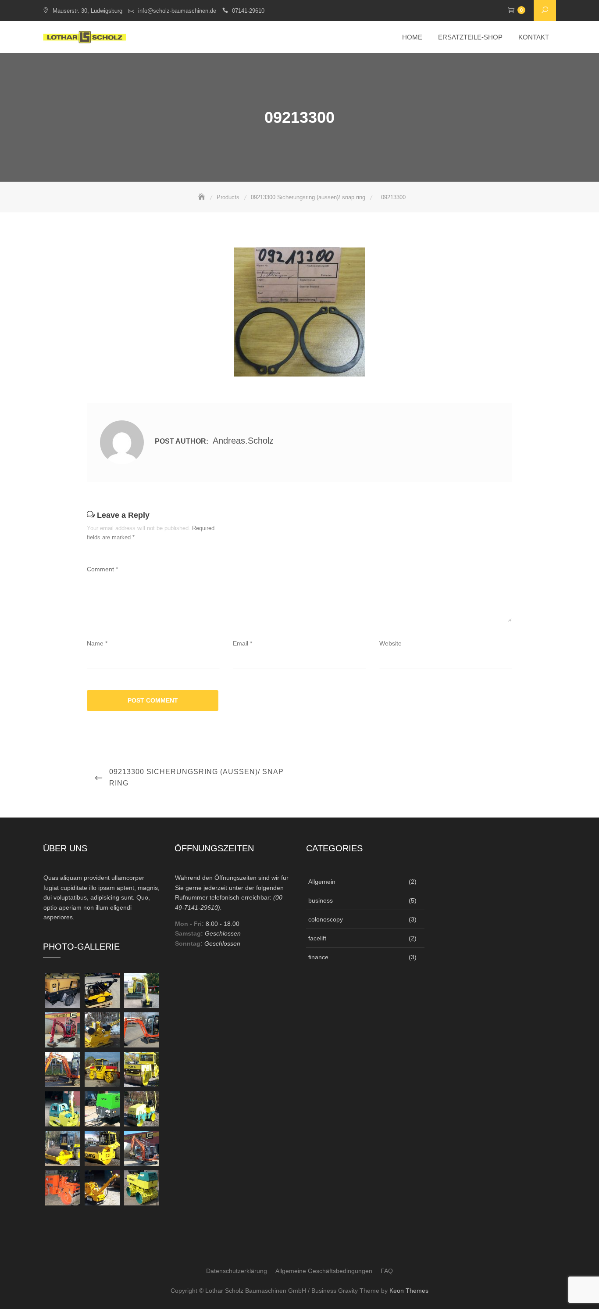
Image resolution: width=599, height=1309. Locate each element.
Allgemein (321, 881)
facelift (317, 938)
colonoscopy (325, 919)
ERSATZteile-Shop (470, 37)
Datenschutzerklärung (236, 1270)
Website (390, 643)
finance (318, 957)
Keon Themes (408, 1290)
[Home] (202, 197)
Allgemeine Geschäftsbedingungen (323, 1270)
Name (97, 643)
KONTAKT (533, 37)
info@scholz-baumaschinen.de (177, 10)
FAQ (387, 1270)
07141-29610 (248, 10)
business (320, 900)
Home (412, 37)
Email (242, 643)
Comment (102, 569)
